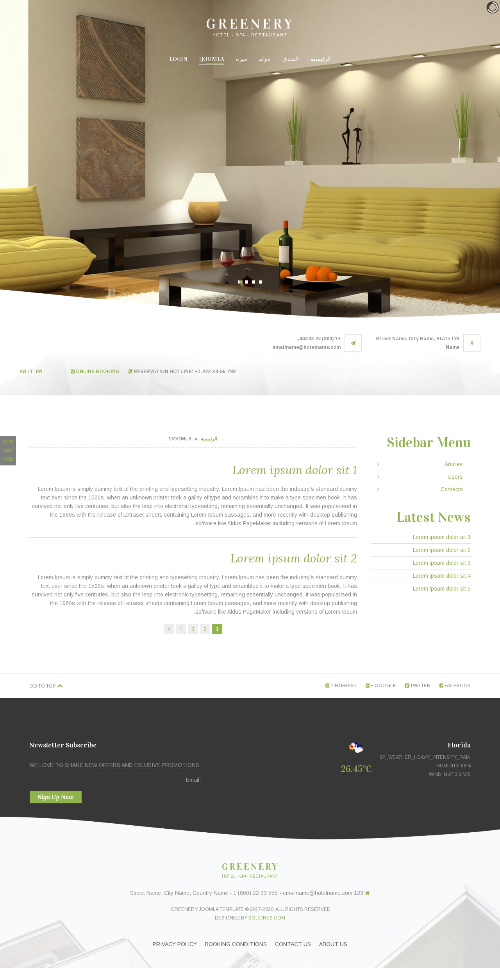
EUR (8, 442)
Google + (383, 685)
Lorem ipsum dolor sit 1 (294, 469)
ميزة (241, 59)
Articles (454, 464)
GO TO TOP (43, 686)
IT (31, 371)
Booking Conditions (236, 944)
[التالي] (181, 629)
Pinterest (343, 685)
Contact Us (293, 944)
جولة (265, 59)
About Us (333, 944)
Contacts (452, 489)
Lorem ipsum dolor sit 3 (442, 563)
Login (178, 59)
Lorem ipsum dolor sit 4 (442, 576)
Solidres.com (266, 918)
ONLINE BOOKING (97, 371)
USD (8, 459)
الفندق (290, 59)
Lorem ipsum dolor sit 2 (293, 558)
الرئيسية (321, 59)
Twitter (419, 685)
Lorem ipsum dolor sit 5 (442, 588)
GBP (8, 450)
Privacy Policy (175, 944)
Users (455, 477)
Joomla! (211, 59)
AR (23, 371)
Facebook (457, 685)
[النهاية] (169, 629)
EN (40, 371)
